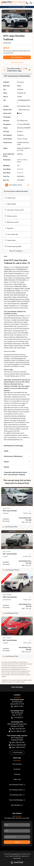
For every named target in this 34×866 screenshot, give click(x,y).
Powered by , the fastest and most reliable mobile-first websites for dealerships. (17, 856)
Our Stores (17, 769)
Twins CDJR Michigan (16, 800)
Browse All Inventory (17, 57)
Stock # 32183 (6, 551)
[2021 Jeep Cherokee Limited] (17, 539)
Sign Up (17, 842)
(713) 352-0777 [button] (18, 717)
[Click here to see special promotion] (17, 7)
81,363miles (27, 556)
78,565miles (27, 599)
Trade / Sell (17, 779)
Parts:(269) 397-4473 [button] (18, 747)
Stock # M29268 (7, 594)
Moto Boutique (16, 805)
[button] (27, 3)
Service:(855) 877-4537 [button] (18, 731)
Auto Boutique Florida (16, 784)
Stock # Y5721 (7, 508)
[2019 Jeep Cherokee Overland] (17, 496)
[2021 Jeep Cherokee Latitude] (17, 626)
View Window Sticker (15, 185)
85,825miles (27, 513)
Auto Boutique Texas (15, 790)
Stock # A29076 (7, 638)
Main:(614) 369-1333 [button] (18, 729)
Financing (17, 774)
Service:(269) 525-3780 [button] (18, 745)
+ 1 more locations (17, 752)
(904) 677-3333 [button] (18, 706)
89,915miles (27, 643)
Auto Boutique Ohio (16, 795)
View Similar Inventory (17, 62)
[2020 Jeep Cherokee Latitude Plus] (17, 582)
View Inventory (17, 764)
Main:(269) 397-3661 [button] (18, 742)
